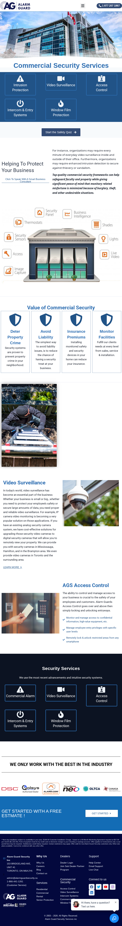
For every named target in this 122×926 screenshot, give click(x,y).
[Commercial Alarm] (20, 689)
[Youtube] (105, 887)
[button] (82, 5)
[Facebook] (92, 887)
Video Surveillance (61, 85)
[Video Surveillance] (60, 78)
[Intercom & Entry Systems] (20, 103)
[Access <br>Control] (101, 78)
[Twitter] (99, 887)
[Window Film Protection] (60, 103)
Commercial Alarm (20, 696)
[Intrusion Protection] (20, 78)
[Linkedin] (92, 892)
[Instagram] (112, 887)
